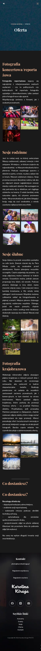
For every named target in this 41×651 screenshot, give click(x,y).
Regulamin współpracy (20, 571)
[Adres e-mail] (28, 603)
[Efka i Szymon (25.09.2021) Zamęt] (11, 325)
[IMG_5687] (29, 439)
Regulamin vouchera (20, 578)
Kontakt (21, 630)
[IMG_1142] (11, 214)
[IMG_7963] (11, 463)
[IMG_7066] (29, 451)
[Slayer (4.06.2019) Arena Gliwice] (11, 135)
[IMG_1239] (29, 214)
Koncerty (20, 619)
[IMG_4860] (11, 439)
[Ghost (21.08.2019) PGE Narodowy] (11, 111)
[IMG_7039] (11, 451)
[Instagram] (20, 603)
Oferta (20, 627)
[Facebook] (12, 603)
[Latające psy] (29, 123)
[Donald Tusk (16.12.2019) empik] (11, 123)
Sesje (20, 624)
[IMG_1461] (29, 227)
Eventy (20, 621)
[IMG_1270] (11, 227)
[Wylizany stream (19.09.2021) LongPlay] (29, 111)
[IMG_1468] (11, 239)
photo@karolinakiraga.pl (21, 564)
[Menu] (38, 4)
